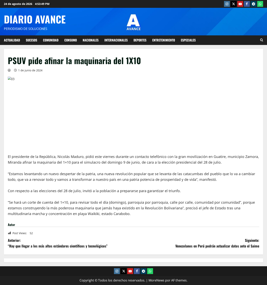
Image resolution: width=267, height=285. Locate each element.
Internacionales (116, 40)
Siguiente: (217, 243)
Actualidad (12, 40)
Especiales (188, 40)
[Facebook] (247, 4)
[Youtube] (240, 4)
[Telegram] (253, 4)
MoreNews (156, 280)
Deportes (140, 40)
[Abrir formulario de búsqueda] (261, 40)
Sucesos (31, 40)
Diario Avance (34, 19)
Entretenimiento (163, 40)
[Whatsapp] (260, 4)
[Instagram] (227, 4)
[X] (234, 4)
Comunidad (50, 40)
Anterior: (58, 243)
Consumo (70, 40)
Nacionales (91, 40)
